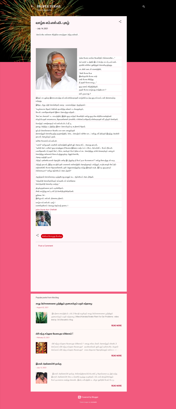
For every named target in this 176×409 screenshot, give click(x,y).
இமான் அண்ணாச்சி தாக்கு (49, 363)
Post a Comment (45, 246)
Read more (116, 325)
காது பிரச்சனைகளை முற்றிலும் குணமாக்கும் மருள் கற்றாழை (64, 303)
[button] (120, 22)
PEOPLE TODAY (49, 6)
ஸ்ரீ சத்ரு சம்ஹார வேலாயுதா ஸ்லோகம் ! (54, 333)
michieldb (94, 402)
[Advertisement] (137, 55)
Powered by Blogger (89, 397)
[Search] (143, 7)
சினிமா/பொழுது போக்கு (52, 236)
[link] (46, 209)
